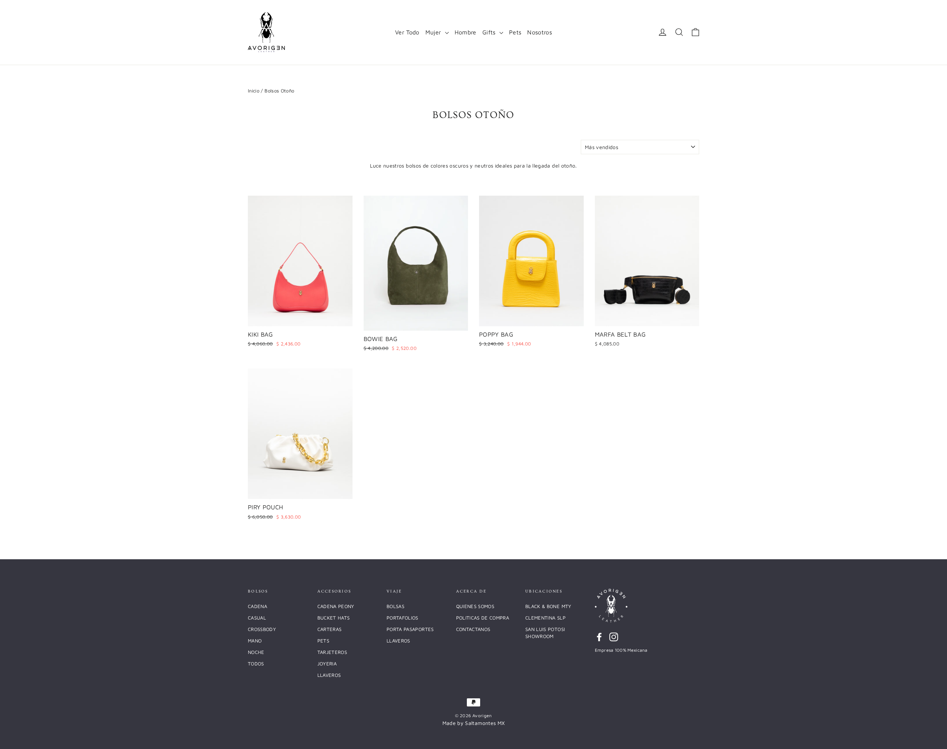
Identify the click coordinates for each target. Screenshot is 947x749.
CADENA (257, 606)
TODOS (256, 664)
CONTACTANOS (473, 629)
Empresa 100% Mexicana (621, 650)
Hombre (465, 32)
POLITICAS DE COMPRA (482, 618)
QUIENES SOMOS (475, 606)
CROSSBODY (262, 629)
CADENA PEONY (335, 606)
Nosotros (539, 32)
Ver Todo (407, 32)
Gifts (490, 32)
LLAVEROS (329, 675)
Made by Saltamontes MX (473, 723)
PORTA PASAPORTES (410, 629)
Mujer (434, 32)
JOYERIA (327, 664)
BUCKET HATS (333, 618)
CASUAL (257, 618)
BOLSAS (395, 606)
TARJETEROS (332, 652)
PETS (323, 641)
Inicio (253, 91)
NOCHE (256, 652)
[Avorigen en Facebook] (599, 637)
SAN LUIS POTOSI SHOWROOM (545, 633)
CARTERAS (329, 629)
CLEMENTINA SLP (545, 618)
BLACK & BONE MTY (548, 606)
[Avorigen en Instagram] (613, 637)
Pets (515, 32)
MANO (255, 641)
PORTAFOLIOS (402, 618)
